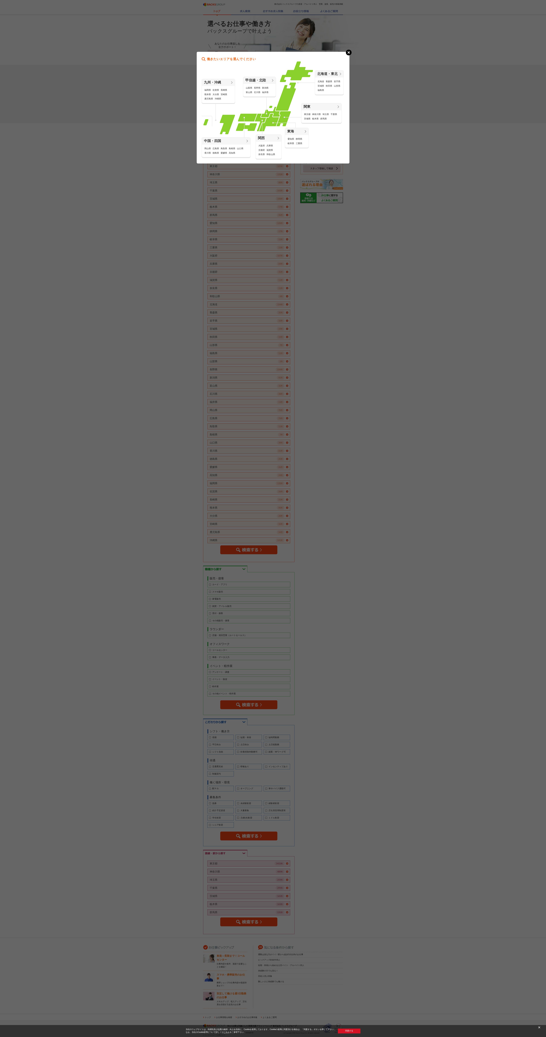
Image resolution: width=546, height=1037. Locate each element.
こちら (227, 1032)
